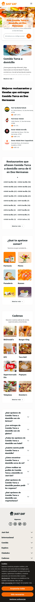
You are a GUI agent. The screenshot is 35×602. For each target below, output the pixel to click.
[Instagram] (15, 524)
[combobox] (14, 36)
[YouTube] (24, 524)
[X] (20, 524)
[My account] (31, 3)
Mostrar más (8, 79)
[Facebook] (10, 524)
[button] (28, 36)
